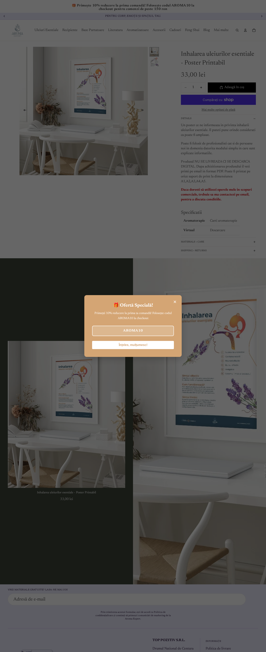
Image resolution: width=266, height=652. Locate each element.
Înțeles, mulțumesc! (133, 345)
